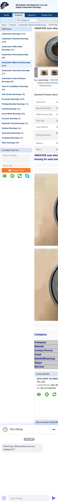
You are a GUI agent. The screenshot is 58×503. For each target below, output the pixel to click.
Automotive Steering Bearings (15, 55)
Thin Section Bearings (11, 94)
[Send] (53, 498)
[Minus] (54, 429)
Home (6, 15)
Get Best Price (46, 86)
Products (18, 15)
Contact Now (18, 170)
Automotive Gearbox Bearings (15, 39)
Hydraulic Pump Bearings (13, 123)
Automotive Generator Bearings (16, 70)
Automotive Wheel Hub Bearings (32, 25)
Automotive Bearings (11, 34)
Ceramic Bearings (10, 118)
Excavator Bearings (10, 99)
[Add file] (4, 498)
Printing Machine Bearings (13, 104)
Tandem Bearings (9, 128)
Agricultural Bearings (11, 133)
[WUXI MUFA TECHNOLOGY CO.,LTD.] (8, 6)
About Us (32, 15)
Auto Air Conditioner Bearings (15, 86)
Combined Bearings (10, 138)
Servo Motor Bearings (11, 114)
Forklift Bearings (9, 109)
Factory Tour (46, 15)
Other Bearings (8, 143)
